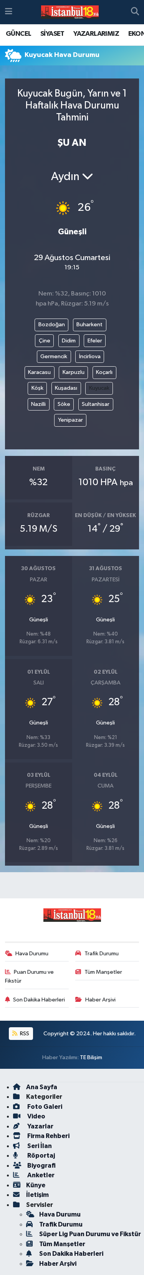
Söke (64, 404)
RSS (24, 1033)
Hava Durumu (31, 953)
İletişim (37, 1195)
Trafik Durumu (101, 953)
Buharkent (89, 324)
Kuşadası (66, 388)
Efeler (95, 341)
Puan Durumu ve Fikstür (29, 976)
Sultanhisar (95, 404)
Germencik (53, 356)
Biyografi (41, 1165)
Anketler (40, 1175)
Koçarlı (104, 372)
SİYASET (52, 33)
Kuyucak (99, 388)
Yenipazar (70, 420)
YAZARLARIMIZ (96, 33)
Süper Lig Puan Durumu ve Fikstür (90, 1234)
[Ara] (135, 12)
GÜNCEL (18, 33)
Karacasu (39, 372)
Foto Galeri (44, 1106)
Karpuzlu (73, 372)
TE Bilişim (91, 1057)
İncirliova (90, 356)
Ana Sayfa (41, 1087)
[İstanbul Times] (70, 12)
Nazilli (38, 404)
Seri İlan (39, 1146)
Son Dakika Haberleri (39, 1000)
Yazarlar (39, 1126)
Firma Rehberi (48, 1136)
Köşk (37, 388)
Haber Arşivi (100, 1000)
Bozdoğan (51, 324)
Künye (35, 1185)
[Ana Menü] (8, 12)
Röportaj (40, 1155)
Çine (44, 341)
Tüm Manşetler (103, 972)
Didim (69, 341)
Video (35, 1116)
